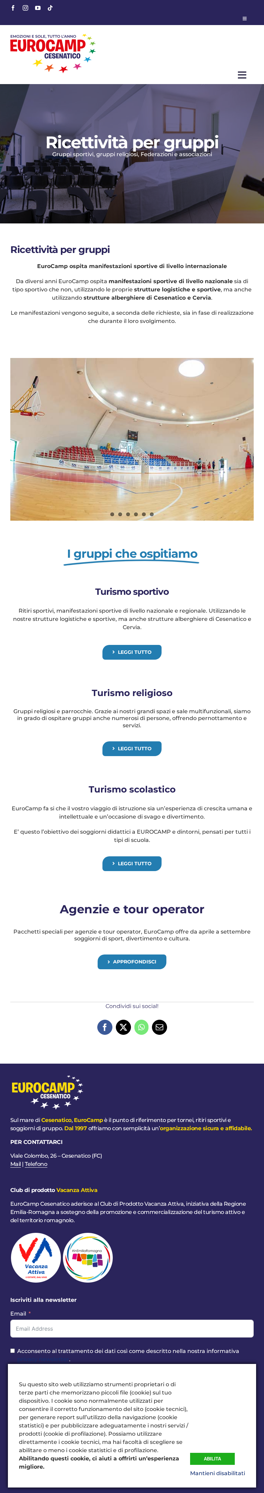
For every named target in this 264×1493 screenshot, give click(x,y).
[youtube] (38, 8)
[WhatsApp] (141, 1027)
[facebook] (13, 8)
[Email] (159, 1027)
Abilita (212, 1458)
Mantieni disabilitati (217, 1473)
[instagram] (25, 8)
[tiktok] (50, 8)
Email (18, 1313)
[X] (123, 1027)
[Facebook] (105, 1027)
